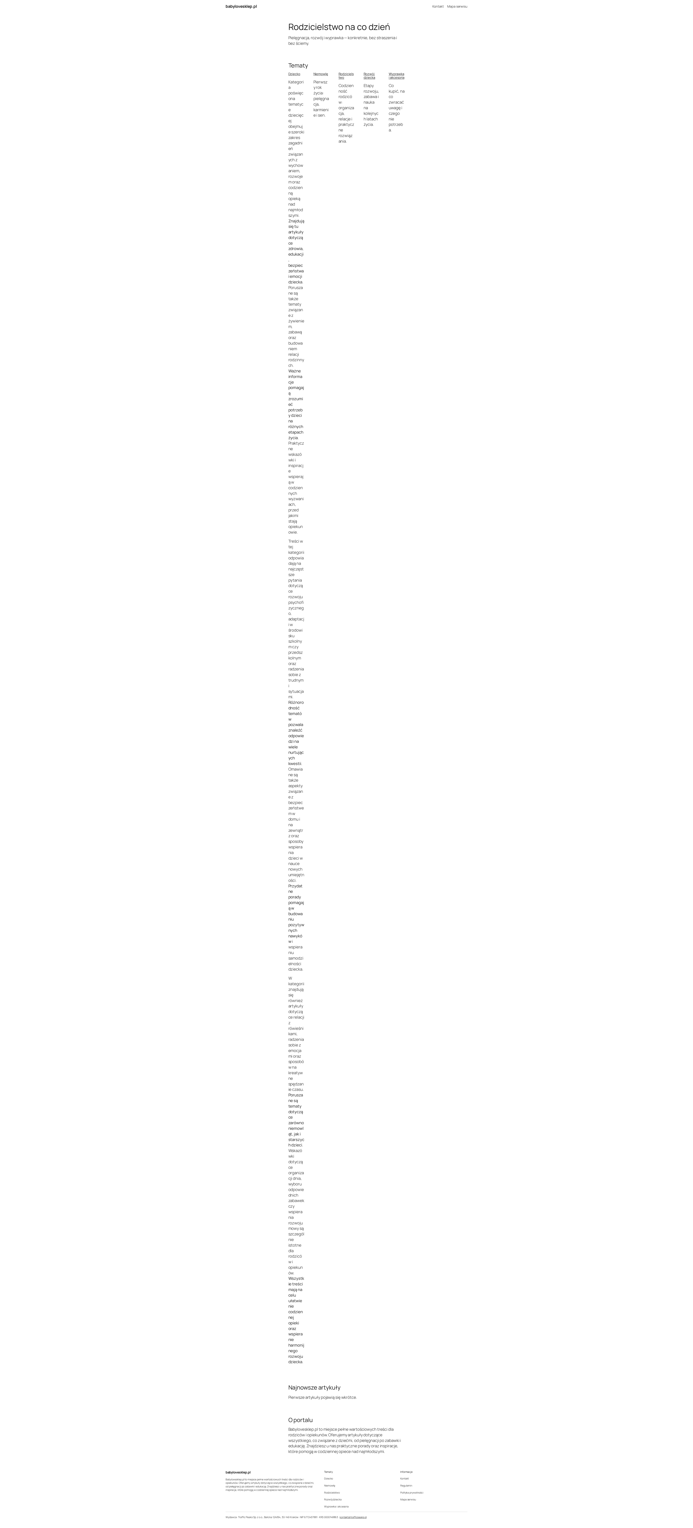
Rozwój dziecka (369, 76)
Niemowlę (320, 74)
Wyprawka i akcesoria (396, 76)
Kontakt (438, 6)
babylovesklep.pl (241, 6)
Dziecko (294, 74)
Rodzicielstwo (346, 76)
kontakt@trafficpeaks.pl (353, 1517)
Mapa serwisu (457, 6)
